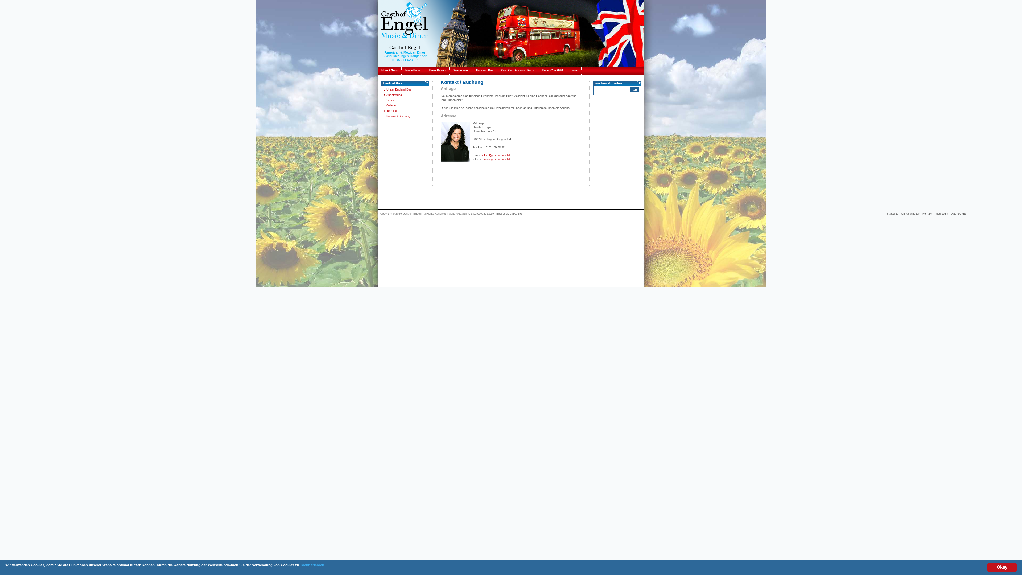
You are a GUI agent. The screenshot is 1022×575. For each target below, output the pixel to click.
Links (574, 70)
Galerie (391, 105)
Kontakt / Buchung (398, 116)
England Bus (484, 70)
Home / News (389, 70)
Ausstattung (394, 94)
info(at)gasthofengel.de (497, 155)
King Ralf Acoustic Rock (517, 70)
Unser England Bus (398, 89)
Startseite (893, 213)
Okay (1002, 567)
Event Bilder (437, 70)
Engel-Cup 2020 (552, 70)
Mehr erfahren (312, 565)
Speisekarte (460, 70)
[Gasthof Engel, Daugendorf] (404, 19)
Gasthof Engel (404, 47)
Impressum (941, 213)
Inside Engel (413, 70)
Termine (391, 110)
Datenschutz (958, 213)
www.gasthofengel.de (498, 159)
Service (391, 100)
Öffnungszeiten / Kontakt (916, 213)
